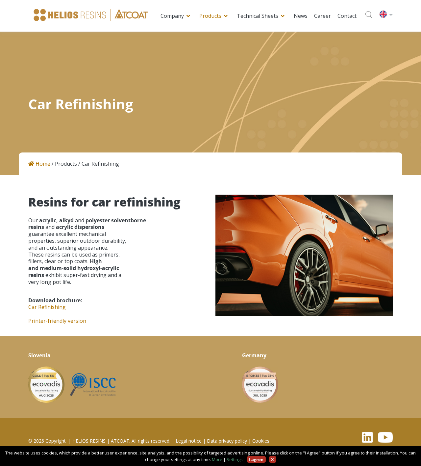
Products (210, 15)
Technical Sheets (257, 15)
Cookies (260, 441)
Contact (347, 15)
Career (322, 15)
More (217, 459)
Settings (235, 459)
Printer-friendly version (57, 320)
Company (172, 15)
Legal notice (189, 441)
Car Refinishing (47, 307)
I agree (256, 459)
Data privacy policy (227, 441)
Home (42, 163)
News (301, 15)
